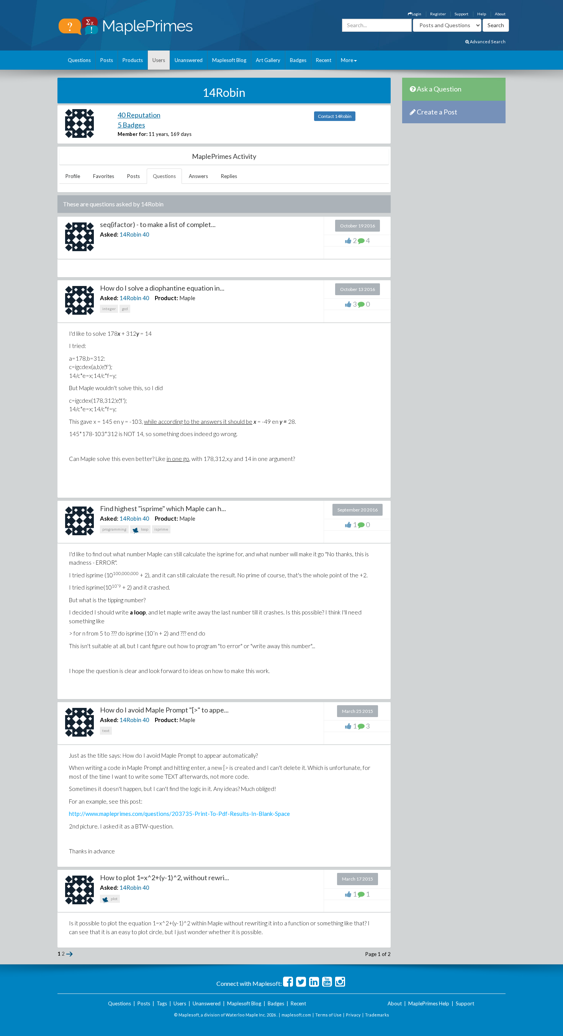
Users (158, 60)
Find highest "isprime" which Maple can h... (163, 508)
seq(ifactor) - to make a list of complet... (158, 224)
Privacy (353, 1014)
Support (461, 13)
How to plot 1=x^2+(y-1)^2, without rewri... (164, 877)
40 (145, 234)
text (106, 730)
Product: (166, 297)
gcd (125, 308)
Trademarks (377, 1014)
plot (114, 898)
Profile (72, 176)
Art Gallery (268, 60)
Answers (198, 176)
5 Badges (131, 125)
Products (133, 60)
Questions (79, 60)
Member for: (132, 134)
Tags (162, 1003)
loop (144, 529)
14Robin (130, 234)
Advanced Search (487, 41)
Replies (229, 176)
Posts (106, 60)
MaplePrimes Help (428, 1003)
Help (481, 13)
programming (114, 529)
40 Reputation (139, 115)
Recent (323, 60)
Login (416, 13)
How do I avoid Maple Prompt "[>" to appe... (164, 710)
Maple (187, 297)
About (500, 13)
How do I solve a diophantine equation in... (162, 288)
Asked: (109, 234)
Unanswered (189, 60)
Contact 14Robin (335, 116)
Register (438, 13)
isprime (161, 529)
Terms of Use (328, 1014)
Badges (298, 60)
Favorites (103, 176)
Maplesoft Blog (229, 60)
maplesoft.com (296, 1014)
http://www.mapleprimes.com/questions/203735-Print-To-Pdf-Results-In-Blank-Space (179, 813)
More (347, 60)
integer (109, 308)
